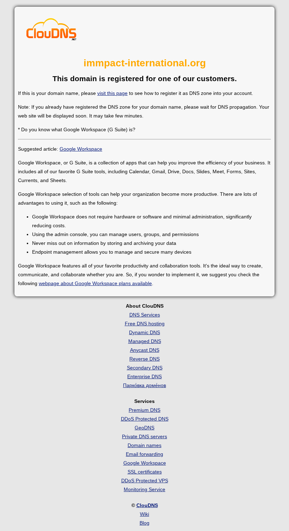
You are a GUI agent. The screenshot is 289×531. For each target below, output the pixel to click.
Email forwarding (144, 454)
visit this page (112, 93)
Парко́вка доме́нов (144, 385)
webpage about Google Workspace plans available (95, 283)
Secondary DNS (144, 367)
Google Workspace (81, 149)
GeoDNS (144, 427)
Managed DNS (144, 341)
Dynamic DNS (144, 332)
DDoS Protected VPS (144, 480)
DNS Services (144, 315)
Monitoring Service (144, 489)
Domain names (144, 445)
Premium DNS (144, 410)
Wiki (144, 514)
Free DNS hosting (145, 323)
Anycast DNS (144, 350)
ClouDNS (147, 505)
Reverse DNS (144, 359)
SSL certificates (145, 472)
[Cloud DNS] (51, 31)
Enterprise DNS (144, 376)
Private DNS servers (144, 436)
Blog (144, 523)
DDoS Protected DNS (144, 419)
